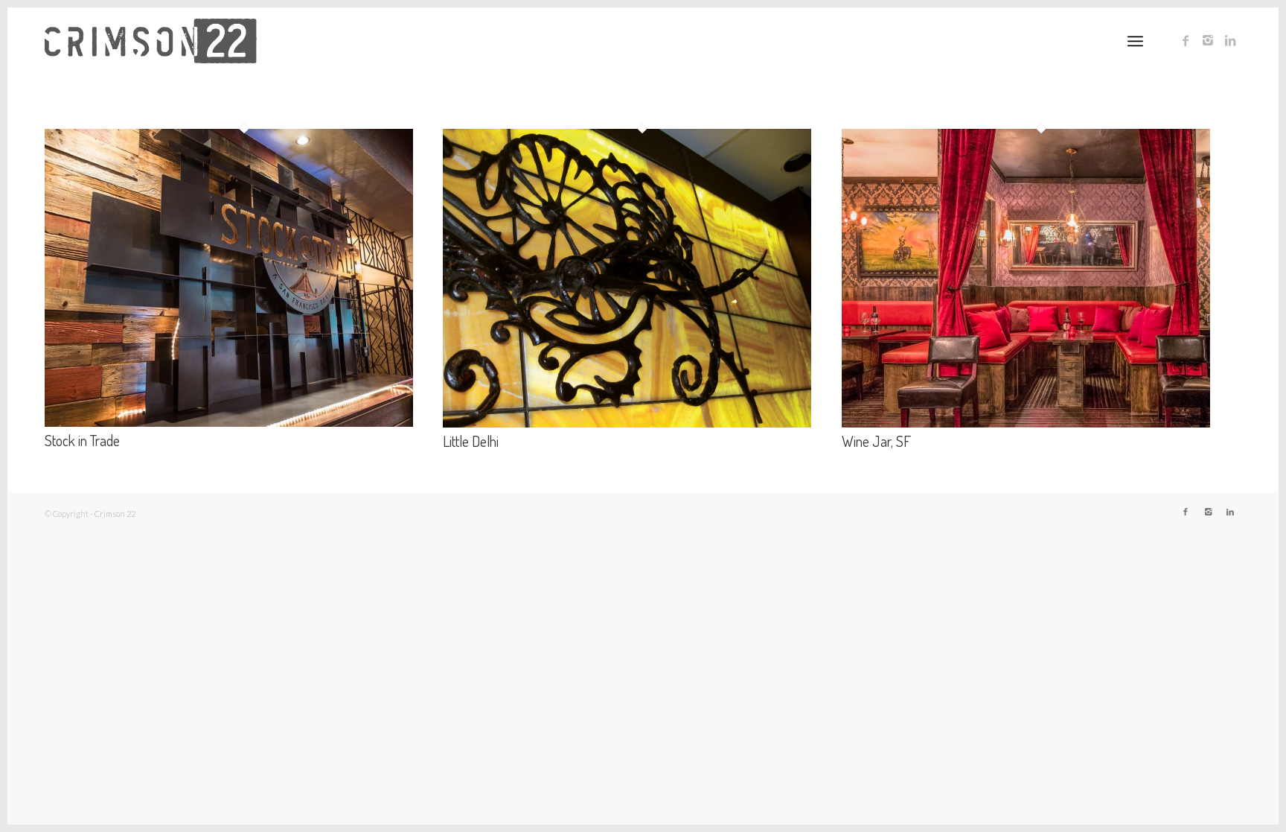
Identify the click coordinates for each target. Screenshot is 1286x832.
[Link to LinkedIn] (1230, 40)
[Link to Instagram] (1208, 40)
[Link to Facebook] (1185, 40)
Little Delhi (471, 441)
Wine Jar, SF (876, 441)
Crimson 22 (115, 513)
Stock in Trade (82, 440)
